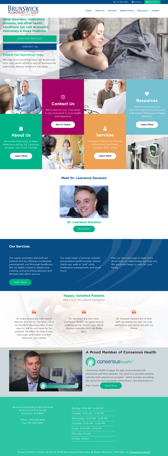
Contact (155, 11)
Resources (142, 11)
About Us (99, 11)
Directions (138, 2)
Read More (84, 229)
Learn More (21, 156)
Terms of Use (45, 452)
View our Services (29, 39)
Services (112, 11)
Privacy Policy (26, 452)
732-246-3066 (122, 2)
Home (88, 11)
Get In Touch (63, 125)
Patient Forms (126, 11)
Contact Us (30, 47)
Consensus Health (140, 452)
